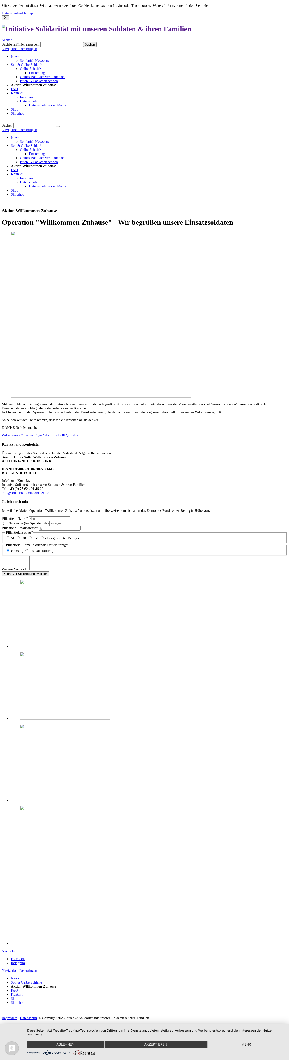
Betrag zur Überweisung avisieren (25, 573)
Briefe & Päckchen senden (39, 162)
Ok (5, 17)
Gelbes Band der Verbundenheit (42, 158)
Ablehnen (65, 1044)
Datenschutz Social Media (47, 186)
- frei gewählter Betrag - (62, 538)
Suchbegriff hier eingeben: (21, 44)
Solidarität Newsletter (35, 141)
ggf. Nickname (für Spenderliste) (25, 523)
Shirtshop (17, 194)
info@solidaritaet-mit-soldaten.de (25, 493)
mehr (246, 1044)
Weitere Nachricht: (15, 569)
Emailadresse (20, 528)
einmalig (17, 551)
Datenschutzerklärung (17, 13)
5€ (13, 538)
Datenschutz (28, 182)
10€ (24, 538)
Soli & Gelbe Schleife (26, 146)
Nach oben (9, 951)
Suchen (7, 40)
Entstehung (37, 154)
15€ (36, 538)
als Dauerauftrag (41, 551)
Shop (14, 190)
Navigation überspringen (19, 49)
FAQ (14, 170)
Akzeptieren (155, 1044)
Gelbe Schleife (30, 150)
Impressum (27, 178)
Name (15, 518)
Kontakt (16, 174)
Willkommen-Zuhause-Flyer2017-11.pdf (40, 435)
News (15, 137)
